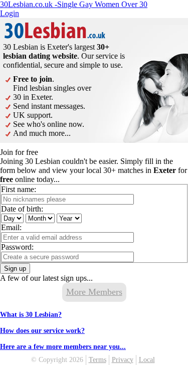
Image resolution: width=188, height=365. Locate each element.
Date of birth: (22, 209)
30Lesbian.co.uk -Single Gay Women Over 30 (73, 4)
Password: (17, 247)
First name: (18, 189)
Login (9, 13)
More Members (94, 292)
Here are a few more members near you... (63, 346)
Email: (11, 227)
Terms (97, 359)
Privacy (122, 359)
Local (147, 359)
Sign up (15, 268)
